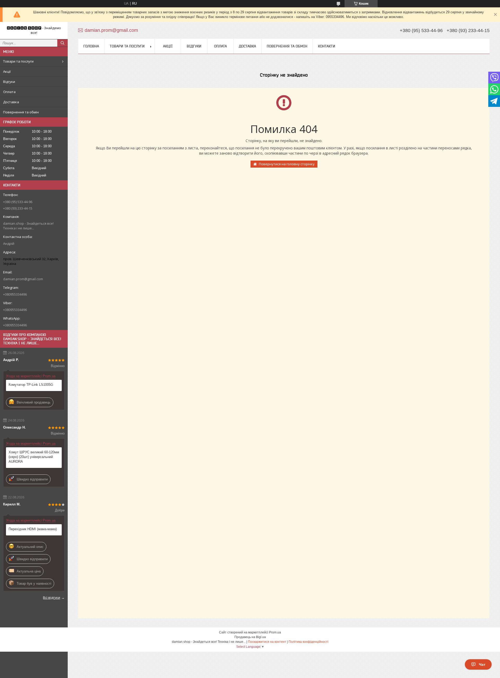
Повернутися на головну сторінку (287, 164)
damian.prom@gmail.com (23, 279)
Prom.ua (275, 632)
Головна (91, 46)
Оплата (9, 91)
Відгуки (9, 81)
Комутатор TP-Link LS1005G (31, 385)
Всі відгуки (51, 597)
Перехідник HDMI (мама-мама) (33, 529)
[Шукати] (62, 43)
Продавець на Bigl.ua (250, 637)
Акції (7, 71)
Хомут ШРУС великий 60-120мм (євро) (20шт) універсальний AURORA (34, 456)
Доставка (11, 102)
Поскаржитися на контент (267, 642)
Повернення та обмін (21, 112)
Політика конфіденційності (308, 642)
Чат (482, 664)
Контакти (326, 46)
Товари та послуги (18, 61)
